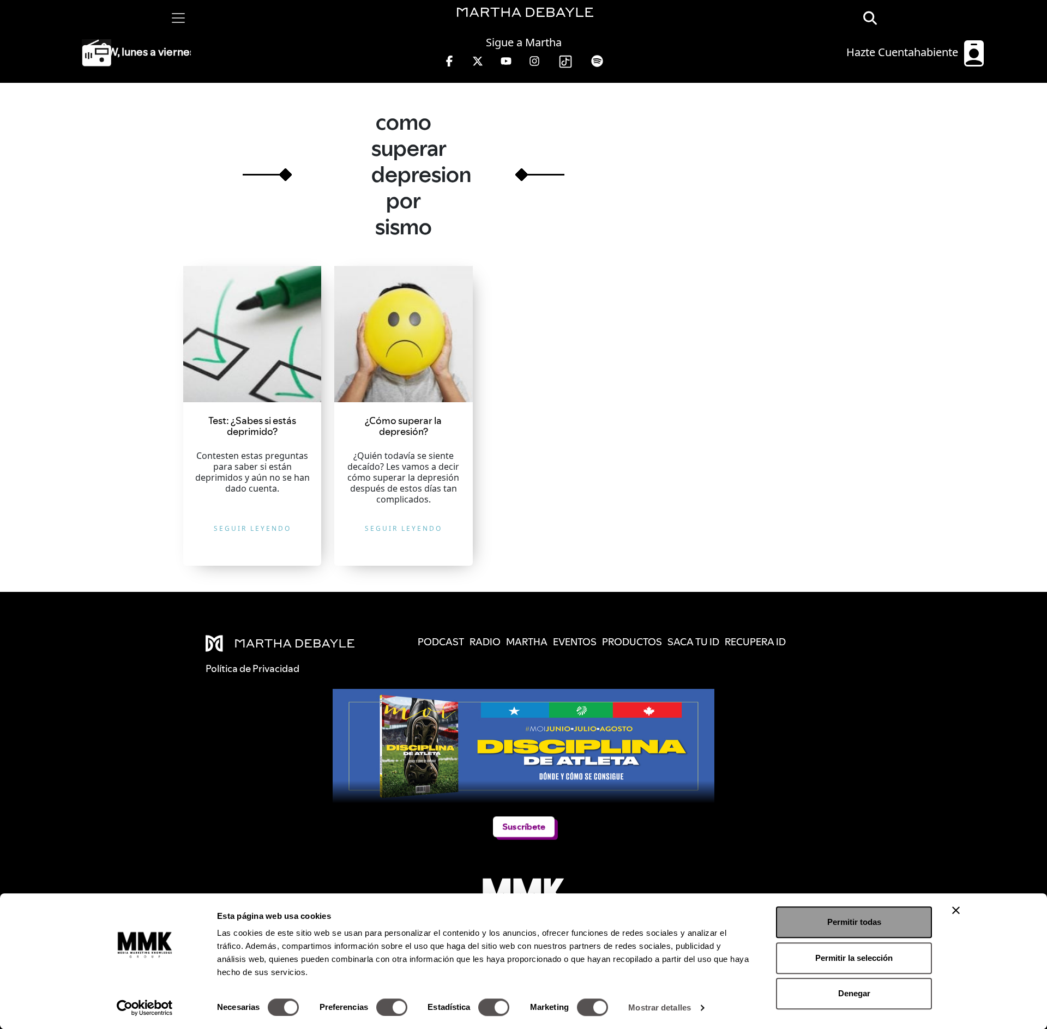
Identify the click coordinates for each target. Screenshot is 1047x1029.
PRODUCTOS (632, 641)
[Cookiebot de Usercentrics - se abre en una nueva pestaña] (144, 1008)
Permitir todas (854, 922)
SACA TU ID (693, 641)
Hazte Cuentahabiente (903, 52)
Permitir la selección (854, 958)
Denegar (854, 993)
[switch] (391, 1007)
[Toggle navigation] (178, 18)
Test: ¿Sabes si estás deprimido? (252, 426)
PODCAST (441, 641)
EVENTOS (575, 641)
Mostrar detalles (659, 1007)
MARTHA (526, 641)
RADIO (485, 641)
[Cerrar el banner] (956, 910)
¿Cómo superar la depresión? (403, 426)
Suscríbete (523, 826)
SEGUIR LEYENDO (252, 528)
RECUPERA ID (755, 641)
